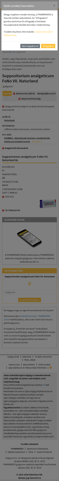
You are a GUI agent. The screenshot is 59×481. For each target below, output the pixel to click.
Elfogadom (48, 46)
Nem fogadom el (30, 46)
